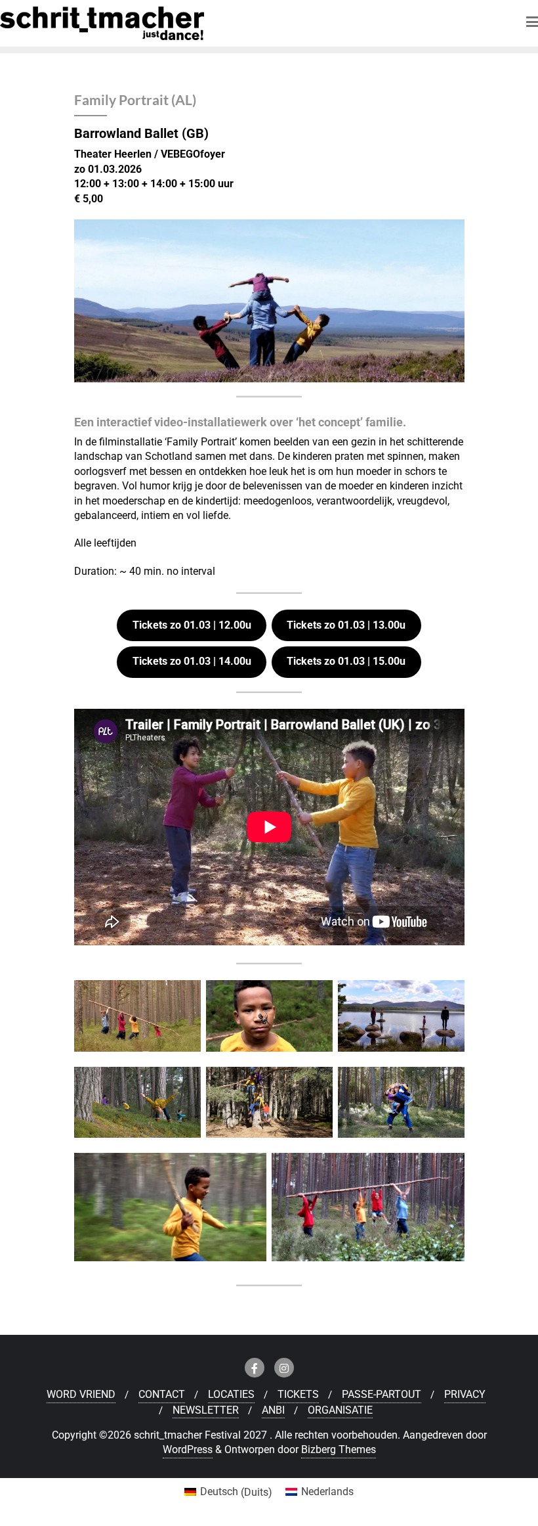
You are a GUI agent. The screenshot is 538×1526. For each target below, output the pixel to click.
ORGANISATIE (340, 1410)
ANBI (273, 1410)
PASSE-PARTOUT (381, 1394)
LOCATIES (231, 1394)
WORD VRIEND (81, 1394)
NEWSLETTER (206, 1410)
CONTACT (161, 1394)
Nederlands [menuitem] (327, 1491)
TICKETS (298, 1394)
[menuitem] (228, 1492)
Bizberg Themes (338, 1449)
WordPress (188, 1449)
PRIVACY (465, 1394)
